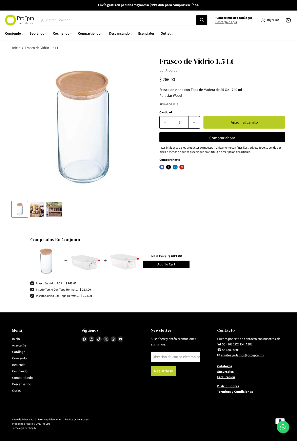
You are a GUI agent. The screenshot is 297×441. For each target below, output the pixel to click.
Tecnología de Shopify (24, 428)
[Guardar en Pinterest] (181, 167)
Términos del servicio (49, 419)
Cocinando (61, 33)
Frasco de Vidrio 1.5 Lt (49, 283)
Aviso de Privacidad (22, 419)
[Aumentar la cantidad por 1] (194, 122)
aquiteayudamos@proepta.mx (242, 355)
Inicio (16, 48)
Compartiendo (89, 33)
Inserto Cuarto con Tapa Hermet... (57, 296)
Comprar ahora (222, 138)
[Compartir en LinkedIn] (175, 167)
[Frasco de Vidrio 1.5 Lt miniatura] (20, 209)
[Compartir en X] (168, 167)
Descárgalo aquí (226, 22)
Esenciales (146, 33)
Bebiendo (37, 33)
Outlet (166, 33)
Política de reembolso (76, 419)
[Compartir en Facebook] (161, 167)
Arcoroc (171, 70)
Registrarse (163, 371)
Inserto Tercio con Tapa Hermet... (57, 290)
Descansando (120, 33)
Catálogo (18, 351)
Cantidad (165, 112)
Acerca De (19, 345)
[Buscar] (201, 20)
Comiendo (13, 33)
